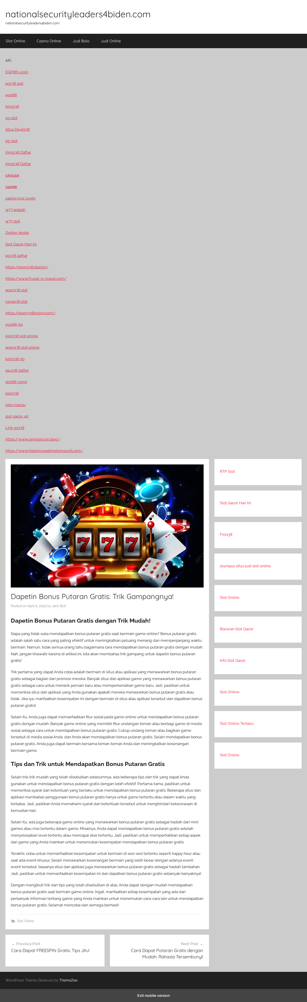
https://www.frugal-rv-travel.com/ (36, 278)
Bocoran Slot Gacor (237, 629)
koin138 (12, 393)
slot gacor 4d (16, 416)
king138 (12, 106)
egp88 (11, 95)
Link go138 (14, 428)
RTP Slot (227, 471)
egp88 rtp (14, 324)
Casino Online (49, 40)
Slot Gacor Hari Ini (235, 503)
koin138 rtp (14, 359)
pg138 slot (14, 83)
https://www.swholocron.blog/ (32, 439)
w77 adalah (15, 209)
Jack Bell (59, 606)
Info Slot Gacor (233, 660)
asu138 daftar (17, 370)
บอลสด (11, 187)
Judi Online (111, 40)
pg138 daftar (16, 255)
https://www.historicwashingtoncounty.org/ (44, 450)
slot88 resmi (16, 382)
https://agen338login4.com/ (30, 313)
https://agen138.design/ (26, 267)
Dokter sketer (17, 232)
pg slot (11, 118)
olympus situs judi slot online (245, 566)
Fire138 (226, 534)
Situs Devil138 (17, 129)
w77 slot (12, 221)
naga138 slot (16, 301)
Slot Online (15, 40)
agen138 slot (16, 290)
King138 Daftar (18, 152)
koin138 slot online (21, 336)
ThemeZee (68, 980)
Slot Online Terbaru (237, 723)
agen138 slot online (22, 347)
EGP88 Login (16, 72)
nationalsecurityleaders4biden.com (78, 14)
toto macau (15, 405)
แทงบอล (12, 175)
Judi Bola (81, 40)
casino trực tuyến (20, 198)
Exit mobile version (153, 995)
